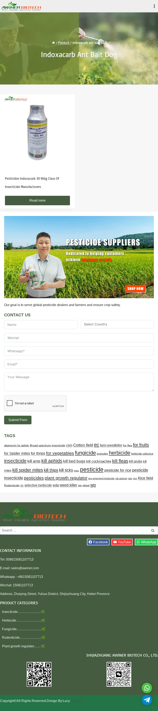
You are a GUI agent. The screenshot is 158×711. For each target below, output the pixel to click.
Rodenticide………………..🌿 (23, 637)
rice (135, 478)
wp (93, 484)
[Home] (53, 43)
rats (130, 478)
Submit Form (17, 420)
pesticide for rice (117, 470)
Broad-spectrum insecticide (47, 445)
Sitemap (77, 701)
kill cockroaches (98, 461)
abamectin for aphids (16, 445)
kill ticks (66, 470)
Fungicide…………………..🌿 (23, 629)
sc (22, 485)
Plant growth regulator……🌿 (23, 646)
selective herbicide (38, 485)
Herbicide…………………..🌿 (23, 620)
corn (69, 445)
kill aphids (51, 460)
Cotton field (83, 445)
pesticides (34, 477)
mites (76, 470)
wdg (56, 485)
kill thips (51, 470)
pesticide (91, 469)
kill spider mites (27, 470)
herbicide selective (142, 453)
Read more (37, 200)
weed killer (68, 485)
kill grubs (135, 461)
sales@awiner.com (25, 568)
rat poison (121, 478)
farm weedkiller (111, 445)
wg (80, 485)
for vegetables (60, 453)
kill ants (34, 461)
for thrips (38, 453)
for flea (127, 445)
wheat (85, 485)
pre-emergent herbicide (101, 478)
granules (102, 453)
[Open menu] (154, 6)
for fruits (141, 444)
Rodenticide (12, 485)
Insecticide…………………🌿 (23, 612)
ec (96, 444)
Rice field (145, 478)
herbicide (119, 453)
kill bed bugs (74, 461)
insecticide (15, 460)
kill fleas (120, 460)
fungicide (85, 453)
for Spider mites (17, 453)
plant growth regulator (66, 477)
